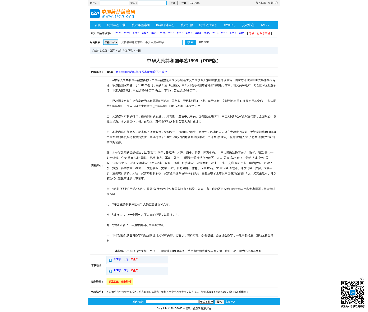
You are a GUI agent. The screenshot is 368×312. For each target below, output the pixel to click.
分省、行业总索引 (259, 33)
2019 (171, 33)
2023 (136, 33)
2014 (215, 33)
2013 (224, 33)
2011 (242, 33)
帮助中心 (230, 25)
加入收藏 (261, 2)
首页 (98, 25)
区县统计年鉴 (165, 25)
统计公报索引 (208, 25)
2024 (127, 33)
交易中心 (248, 25)
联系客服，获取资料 (120, 281)
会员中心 (273, 2)
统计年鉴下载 (116, 25)
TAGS (264, 25)
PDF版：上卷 (121, 259)
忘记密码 (195, 3)
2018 (180, 33)
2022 (145, 33)
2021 (154, 33)
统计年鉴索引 (141, 25)
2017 (189, 33)
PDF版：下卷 (121, 270)
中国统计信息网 (191, 308)
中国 (138, 50)
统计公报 (187, 25)
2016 (198, 33)
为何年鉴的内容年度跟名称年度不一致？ (141, 71)
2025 (118, 33)
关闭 (362, 278)
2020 (162, 33)
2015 (207, 33)
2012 (233, 33)
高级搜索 (204, 42)
